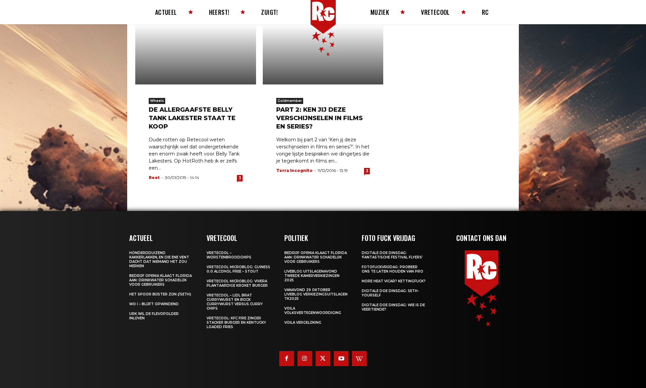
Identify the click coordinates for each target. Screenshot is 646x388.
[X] (323, 358)
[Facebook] (286, 358)
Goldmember (290, 101)
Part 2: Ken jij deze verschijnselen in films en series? (319, 118)
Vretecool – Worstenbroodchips (229, 255)
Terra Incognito (294, 170)
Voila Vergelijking (302, 322)
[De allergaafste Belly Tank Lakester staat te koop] (195, 54)
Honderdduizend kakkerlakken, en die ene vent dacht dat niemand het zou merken (159, 259)
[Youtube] (341, 358)
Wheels (157, 101)
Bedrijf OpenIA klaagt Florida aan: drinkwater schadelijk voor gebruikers (160, 280)
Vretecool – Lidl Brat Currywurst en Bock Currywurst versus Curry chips (235, 302)
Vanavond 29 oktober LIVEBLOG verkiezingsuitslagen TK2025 (316, 294)
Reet (154, 177)
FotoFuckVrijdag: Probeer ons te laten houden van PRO (392, 269)
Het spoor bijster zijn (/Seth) (160, 294)
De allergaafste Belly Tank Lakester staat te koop (192, 118)
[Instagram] (304, 358)
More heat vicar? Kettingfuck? (394, 281)
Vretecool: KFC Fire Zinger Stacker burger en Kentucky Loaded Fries (236, 322)
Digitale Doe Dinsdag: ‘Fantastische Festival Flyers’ (392, 255)
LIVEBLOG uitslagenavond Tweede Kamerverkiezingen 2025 (311, 275)
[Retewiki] (359, 358)
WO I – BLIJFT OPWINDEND (154, 304)
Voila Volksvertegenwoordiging (312, 310)
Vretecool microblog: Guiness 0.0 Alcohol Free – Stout (238, 269)
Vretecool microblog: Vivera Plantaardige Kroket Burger (237, 283)
